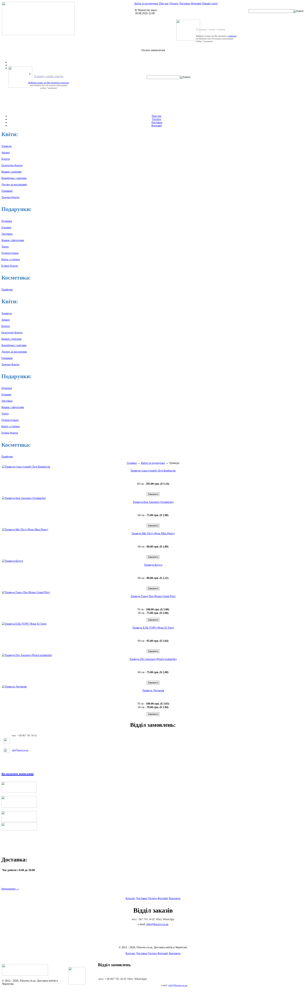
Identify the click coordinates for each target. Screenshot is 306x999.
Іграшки (6, 227)
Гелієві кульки (10, 252)
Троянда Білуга (153, 564)
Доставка (184, 3)
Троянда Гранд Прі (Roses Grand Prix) (153, 596)
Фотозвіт (196, 3)
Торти (5, 246)
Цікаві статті (210, 3)
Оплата (173, 3)
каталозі (232, 36)
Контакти (174, 898)
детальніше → (10, 888)
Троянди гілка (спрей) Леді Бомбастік (153, 470)
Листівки (7, 233)
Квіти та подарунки (146, 3)
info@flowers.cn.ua (20, 750)
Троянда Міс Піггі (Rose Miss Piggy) (153, 533)
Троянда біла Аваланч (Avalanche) (153, 501)
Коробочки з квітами (14, 178)
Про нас (164, 3)
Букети (5, 158)
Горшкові (7, 190)
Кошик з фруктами (12, 240)
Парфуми (7, 289)
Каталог (130, 898)
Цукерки (6, 221)
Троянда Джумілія (153, 690)
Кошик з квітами (11, 171)
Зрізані (5, 152)
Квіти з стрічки (10, 259)
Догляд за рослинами (14, 184)
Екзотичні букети (11, 165)
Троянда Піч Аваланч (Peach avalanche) (153, 659)
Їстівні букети (9, 265)
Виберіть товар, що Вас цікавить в (44, 82)
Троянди (6, 146)
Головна (132, 462)
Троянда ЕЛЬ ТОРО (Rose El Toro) (153, 627)
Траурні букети (10, 197)
